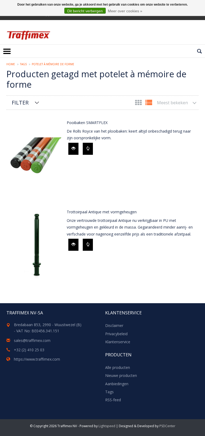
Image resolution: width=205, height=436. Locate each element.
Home (10, 64)
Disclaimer (114, 325)
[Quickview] (73, 149)
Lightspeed (106, 426)
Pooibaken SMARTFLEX (87, 122)
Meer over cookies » (125, 11)
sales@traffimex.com (32, 340)
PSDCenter (167, 426)
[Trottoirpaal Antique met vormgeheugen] (35, 246)
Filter (20, 102)
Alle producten (117, 367)
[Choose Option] (88, 149)
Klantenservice (117, 341)
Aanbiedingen (116, 383)
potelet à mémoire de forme (53, 64)
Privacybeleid (116, 333)
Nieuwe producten (121, 375)
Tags (23, 64)
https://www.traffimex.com (37, 359)
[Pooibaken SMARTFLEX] (35, 157)
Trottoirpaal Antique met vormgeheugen (102, 211)
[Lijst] (148, 103)
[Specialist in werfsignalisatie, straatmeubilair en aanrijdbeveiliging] (28, 35)
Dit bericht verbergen (85, 11)
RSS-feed (113, 399)
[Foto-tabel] (139, 103)
